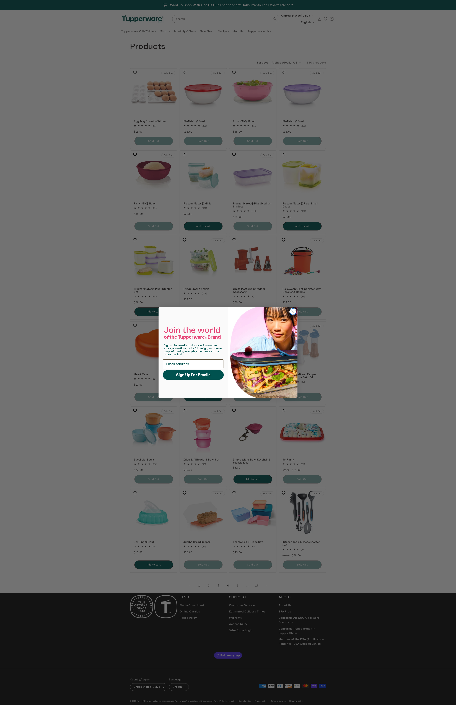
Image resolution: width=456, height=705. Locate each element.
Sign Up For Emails (193, 375)
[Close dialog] (293, 312)
